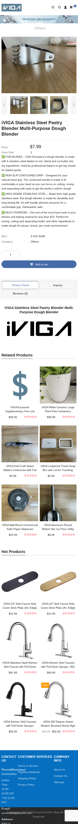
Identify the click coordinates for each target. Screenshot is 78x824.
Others (35, 241)
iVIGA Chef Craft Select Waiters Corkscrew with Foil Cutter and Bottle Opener (19, 470)
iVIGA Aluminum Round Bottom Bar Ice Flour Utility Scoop (58, 528)
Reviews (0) (20, 293)
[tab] (20, 285)
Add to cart (41, 264)
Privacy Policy (26, 784)
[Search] (59, 7)
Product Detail (20, 285)
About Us (59, 769)
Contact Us (60, 775)
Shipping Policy (27, 778)
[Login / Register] (65, 7)
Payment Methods (29, 772)
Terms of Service (28, 765)
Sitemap (59, 782)
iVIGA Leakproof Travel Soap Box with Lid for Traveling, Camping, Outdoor (58, 470)
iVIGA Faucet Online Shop (44, 812)
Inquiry (57, 285)
